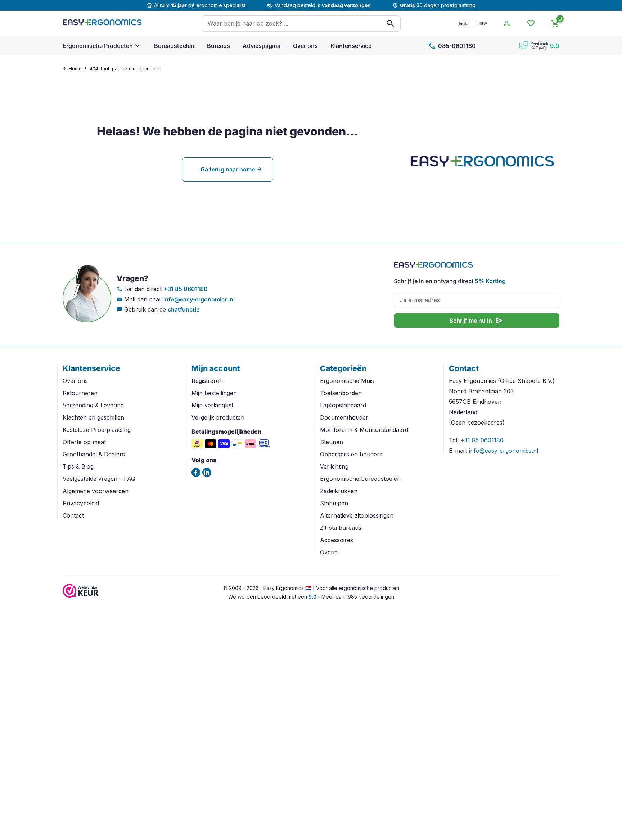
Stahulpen (334, 503)
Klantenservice (350, 45)
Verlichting (334, 466)
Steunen (331, 442)
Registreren (207, 380)
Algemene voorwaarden (96, 491)
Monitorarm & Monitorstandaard (364, 429)
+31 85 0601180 (185, 288)
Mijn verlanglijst (212, 405)
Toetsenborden (341, 393)
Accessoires (336, 540)
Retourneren (80, 393)
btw (483, 23)
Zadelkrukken (338, 491)
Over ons (305, 45)
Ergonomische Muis (347, 380)
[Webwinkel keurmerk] (81, 595)
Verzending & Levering (93, 405)
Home (75, 68)
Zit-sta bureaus (340, 527)
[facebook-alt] (195, 472)
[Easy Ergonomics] (102, 23)
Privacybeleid (81, 503)
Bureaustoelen (174, 45)
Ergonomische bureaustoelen (360, 478)
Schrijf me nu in (477, 321)
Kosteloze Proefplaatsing (97, 429)
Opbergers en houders (351, 454)
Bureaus (218, 45)
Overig (329, 552)
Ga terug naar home (227, 169)
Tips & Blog (78, 466)
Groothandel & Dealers (94, 454)
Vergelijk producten (217, 417)
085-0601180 (452, 46)
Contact (73, 515)
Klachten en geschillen (93, 417)
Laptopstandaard (343, 405)
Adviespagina (261, 45)
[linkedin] (206, 472)
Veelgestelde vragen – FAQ (99, 478)
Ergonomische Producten (98, 45)
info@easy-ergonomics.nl (199, 299)
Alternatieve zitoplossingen (356, 515)
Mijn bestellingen (214, 393)
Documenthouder (344, 417)
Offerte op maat (84, 442)
